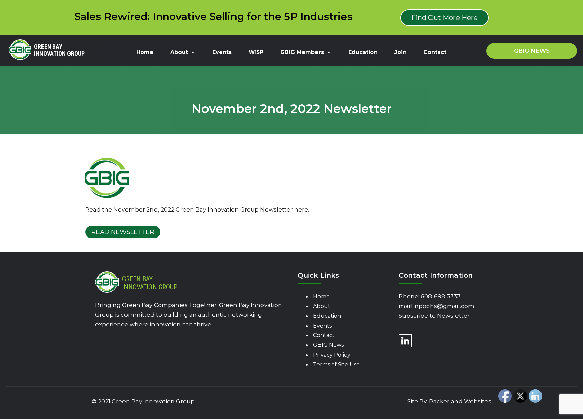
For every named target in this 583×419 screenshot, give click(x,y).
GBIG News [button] (532, 50)
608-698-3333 (441, 296)
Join (400, 52)
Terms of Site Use (336, 364)
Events (222, 52)
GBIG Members (302, 52)
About (179, 52)
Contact (434, 52)
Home (145, 52)
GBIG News (328, 345)
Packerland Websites (460, 401)
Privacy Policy (331, 355)
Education (363, 52)
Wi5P (256, 52)
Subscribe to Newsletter (434, 315)
